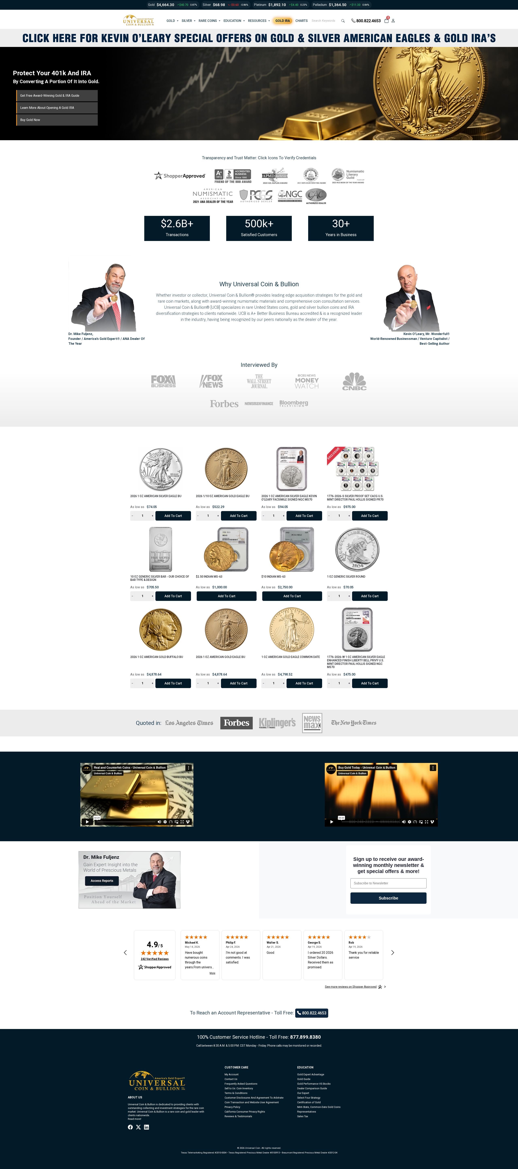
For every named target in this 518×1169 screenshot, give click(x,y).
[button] (386, 21)
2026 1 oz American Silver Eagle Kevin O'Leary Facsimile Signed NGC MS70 (289, 497)
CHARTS (301, 21)
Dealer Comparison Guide (312, 1088)
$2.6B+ (177, 223)
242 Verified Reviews (155, 959)
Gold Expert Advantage (310, 1074)
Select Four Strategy (308, 1097)
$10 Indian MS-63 (273, 576)
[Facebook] (130, 1127)
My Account (232, 1074)
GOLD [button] (171, 21)
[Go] (343, 21)
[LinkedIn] (146, 1127)
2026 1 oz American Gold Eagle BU (220, 657)
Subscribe (388, 898)
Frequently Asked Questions (241, 1083)
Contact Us (231, 1079)
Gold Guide (303, 1079)
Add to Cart (173, 516)
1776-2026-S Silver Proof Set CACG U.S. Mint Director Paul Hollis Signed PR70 (355, 497)
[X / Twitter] (138, 1127)
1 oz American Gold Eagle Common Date (290, 657)
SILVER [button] (187, 21)
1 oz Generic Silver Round (346, 576)
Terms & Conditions (236, 1093)
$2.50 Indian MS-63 (209, 576)
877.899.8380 (305, 1037)
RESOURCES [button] (257, 21)
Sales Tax (302, 1116)
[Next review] (392, 952)
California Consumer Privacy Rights (245, 1111)
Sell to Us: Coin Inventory (239, 1088)
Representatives (306, 1111)
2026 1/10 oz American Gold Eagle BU (222, 496)
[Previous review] (125, 952)
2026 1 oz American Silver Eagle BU (155, 496)
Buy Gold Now (30, 120)
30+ (341, 223)
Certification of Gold (309, 1102)
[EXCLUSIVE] (357, 469)
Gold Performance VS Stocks (314, 1083)
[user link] (393, 21)
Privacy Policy (232, 1107)
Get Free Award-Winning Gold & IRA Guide (49, 96)
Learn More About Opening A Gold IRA (47, 108)
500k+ (259, 223)
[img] (155, 952)
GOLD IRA (282, 21)
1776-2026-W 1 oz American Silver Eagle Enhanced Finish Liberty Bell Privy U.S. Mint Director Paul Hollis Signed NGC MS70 (356, 662)
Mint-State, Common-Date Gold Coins (319, 1107)
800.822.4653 (368, 20)
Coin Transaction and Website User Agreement (252, 1102)
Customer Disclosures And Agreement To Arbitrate (254, 1097)
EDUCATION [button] (232, 21)
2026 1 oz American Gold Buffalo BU (156, 657)
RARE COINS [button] (208, 21)
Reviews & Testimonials (238, 1116)
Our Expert (303, 1093)
